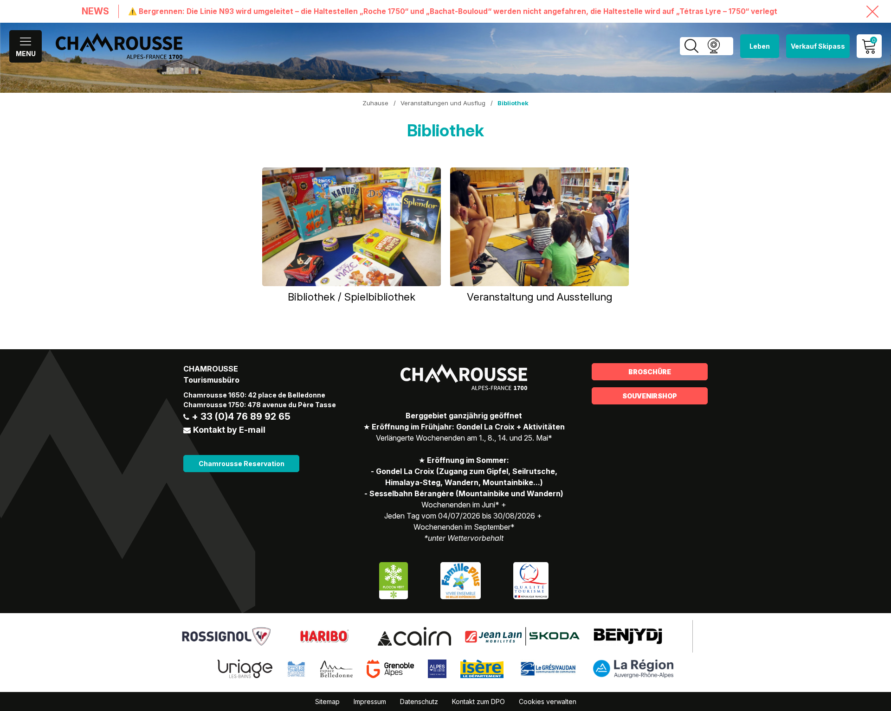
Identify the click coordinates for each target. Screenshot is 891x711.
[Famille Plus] (460, 580)
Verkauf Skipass (818, 46)
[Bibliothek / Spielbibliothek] (351, 227)
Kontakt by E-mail (229, 430)
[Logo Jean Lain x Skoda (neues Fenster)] (522, 636)
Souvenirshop (649, 396)
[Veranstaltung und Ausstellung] (539, 227)
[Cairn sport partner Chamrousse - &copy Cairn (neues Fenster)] (414, 636)
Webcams (713, 46)
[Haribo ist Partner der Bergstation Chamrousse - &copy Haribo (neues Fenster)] (324, 636)
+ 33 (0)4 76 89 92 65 (241, 416)
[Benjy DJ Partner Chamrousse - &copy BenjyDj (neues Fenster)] (628, 636)
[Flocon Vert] (393, 580)
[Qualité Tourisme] (531, 580)
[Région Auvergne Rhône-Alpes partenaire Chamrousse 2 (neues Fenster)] (633, 668)
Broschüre (649, 372)
